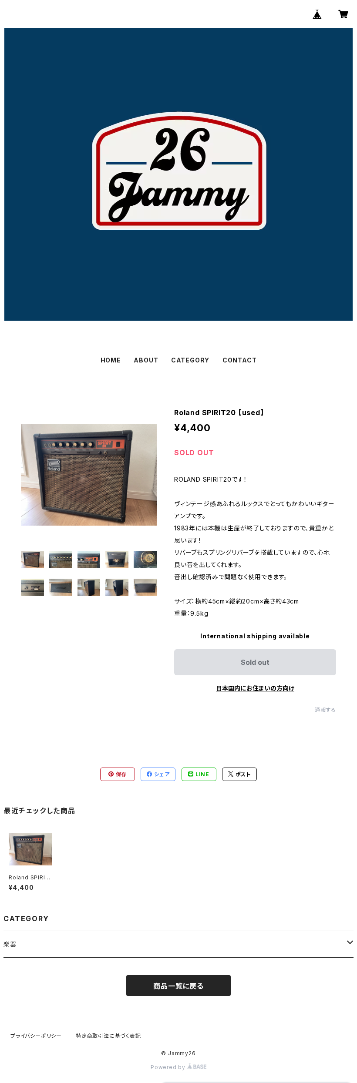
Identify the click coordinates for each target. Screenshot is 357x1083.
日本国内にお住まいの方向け (255, 688)
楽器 (10, 944)
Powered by (169, 1067)
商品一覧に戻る (178, 986)
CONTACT (239, 360)
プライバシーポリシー (36, 1036)
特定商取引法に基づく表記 (108, 1036)
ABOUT (146, 360)
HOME (111, 360)
